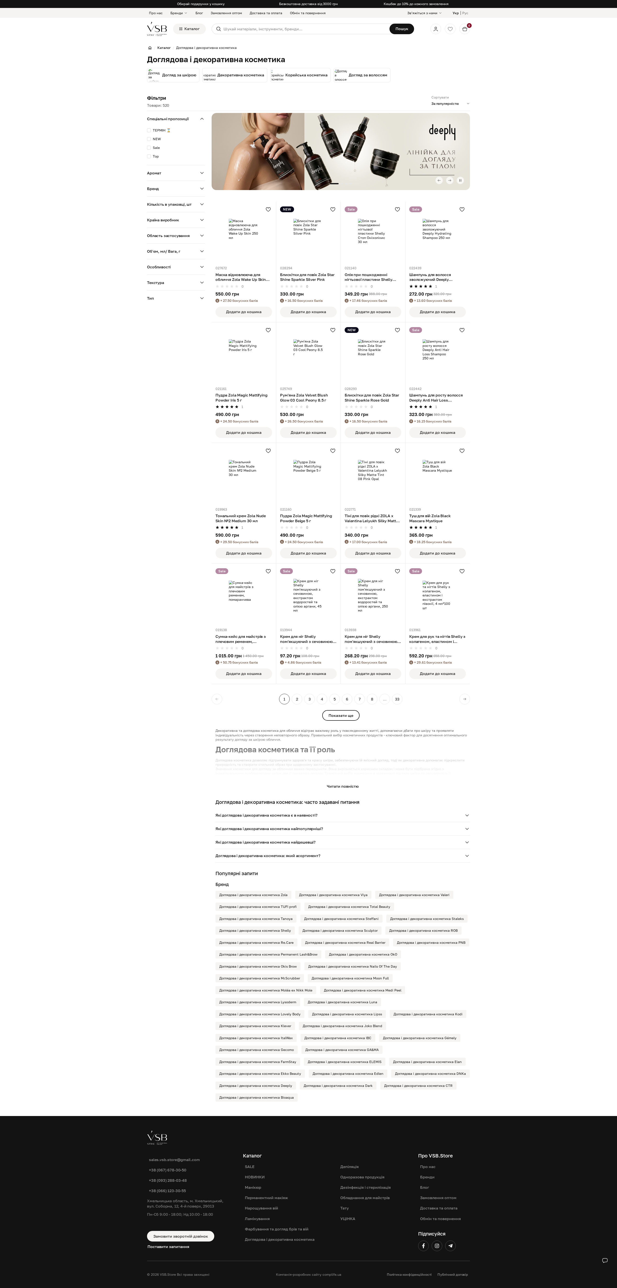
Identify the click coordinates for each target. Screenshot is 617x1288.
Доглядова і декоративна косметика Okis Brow (258, 966)
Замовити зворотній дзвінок (180, 1236)
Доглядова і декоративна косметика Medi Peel (362, 990)
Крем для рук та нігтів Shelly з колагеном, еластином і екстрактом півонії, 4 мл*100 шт (437, 639)
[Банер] (341, 151)
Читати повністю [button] (343, 786)
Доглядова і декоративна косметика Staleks (427, 919)
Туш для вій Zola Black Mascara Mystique (429, 518)
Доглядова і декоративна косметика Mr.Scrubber (259, 978)
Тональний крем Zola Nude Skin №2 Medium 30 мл (240, 518)
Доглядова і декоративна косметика (280, 1239)
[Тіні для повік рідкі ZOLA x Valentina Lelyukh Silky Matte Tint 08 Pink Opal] (373, 475)
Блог (199, 13)
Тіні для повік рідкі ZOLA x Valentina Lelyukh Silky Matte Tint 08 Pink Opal (371, 518)
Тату (344, 1208)
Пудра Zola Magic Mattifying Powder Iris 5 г (241, 398)
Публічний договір (452, 1274)
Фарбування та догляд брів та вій (276, 1229)
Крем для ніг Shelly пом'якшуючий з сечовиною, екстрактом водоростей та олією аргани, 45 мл (307, 639)
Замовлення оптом (226, 13)
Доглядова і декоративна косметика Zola (253, 895)
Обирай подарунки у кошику (201, 4)
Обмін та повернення (308, 13)
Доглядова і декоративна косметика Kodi (428, 1014)
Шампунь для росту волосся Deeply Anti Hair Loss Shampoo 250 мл (436, 398)
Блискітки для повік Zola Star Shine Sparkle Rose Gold (372, 398)
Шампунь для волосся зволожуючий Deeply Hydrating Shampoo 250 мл (434, 277)
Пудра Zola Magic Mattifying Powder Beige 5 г (306, 518)
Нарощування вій (261, 1208)
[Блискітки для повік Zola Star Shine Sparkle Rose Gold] (373, 354)
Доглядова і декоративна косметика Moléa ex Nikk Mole (265, 990)
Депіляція (349, 1166)
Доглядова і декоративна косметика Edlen (348, 1073)
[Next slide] (450, 180)
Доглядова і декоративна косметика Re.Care (256, 942)
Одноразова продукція (362, 1177)
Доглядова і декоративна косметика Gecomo (256, 1050)
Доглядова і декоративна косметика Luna (342, 1002)
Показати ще (341, 715)
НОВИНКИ (255, 1177)
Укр (456, 13)
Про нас (156, 13)
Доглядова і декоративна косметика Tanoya (256, 919)
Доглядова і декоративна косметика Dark (338, 1085)
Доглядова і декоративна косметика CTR (418, 1085)
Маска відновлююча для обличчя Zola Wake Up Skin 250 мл (240, 277)
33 (397, 699)
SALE (250, 1166)
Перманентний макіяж (266, 1197)
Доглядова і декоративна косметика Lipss (347, 1014)
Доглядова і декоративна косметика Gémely (419, 1038)
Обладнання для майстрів (365, 1197)
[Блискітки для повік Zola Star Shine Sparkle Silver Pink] (308, 234)
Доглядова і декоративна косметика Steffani (341, 919)
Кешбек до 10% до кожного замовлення (416, 4)
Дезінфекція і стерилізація (365, 1187)
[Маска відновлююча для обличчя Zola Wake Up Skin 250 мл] (244, 234)
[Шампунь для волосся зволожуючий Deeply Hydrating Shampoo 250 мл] (437, 234)
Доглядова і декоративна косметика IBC (337, 1038)
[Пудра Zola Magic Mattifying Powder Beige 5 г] (308, 475)
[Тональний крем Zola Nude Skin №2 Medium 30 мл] (244, 475)
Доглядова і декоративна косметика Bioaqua (256, 1097)
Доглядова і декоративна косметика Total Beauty (349, 907)
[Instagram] (437, 1246)
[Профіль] (435, 29)
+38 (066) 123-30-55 (167, 1190)
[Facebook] (423, 1246)
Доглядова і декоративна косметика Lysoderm (257, 1002)
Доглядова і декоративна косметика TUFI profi (258, 907)
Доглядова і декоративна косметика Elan (427, 1062)
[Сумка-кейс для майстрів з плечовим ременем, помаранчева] (244, 595)
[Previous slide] (439, 180)
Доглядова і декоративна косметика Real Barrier (345, 942)
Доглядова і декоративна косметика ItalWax (256, 1038)
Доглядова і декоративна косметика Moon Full (350, 978)
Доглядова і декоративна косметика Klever (255, 1026)
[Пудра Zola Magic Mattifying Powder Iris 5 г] (244, 354)
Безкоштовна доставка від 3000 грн (308, 4)
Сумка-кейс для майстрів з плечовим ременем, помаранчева (240, 639)
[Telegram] (450, 1246)
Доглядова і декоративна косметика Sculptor (340, 930)
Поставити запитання (168, 1246)
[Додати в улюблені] (268, 209)
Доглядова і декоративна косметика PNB (431, 942)
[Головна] (150, 48)
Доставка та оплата (266, 13)
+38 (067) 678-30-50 (167, 1170)
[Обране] (450, 29)
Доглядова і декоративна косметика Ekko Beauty (260, 1073)
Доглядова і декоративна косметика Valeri (414, 895)
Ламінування (257, 1218)
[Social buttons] (605, 1260)
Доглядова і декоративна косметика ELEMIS (345, 1062)
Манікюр (253, 1187)
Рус (465, 13)
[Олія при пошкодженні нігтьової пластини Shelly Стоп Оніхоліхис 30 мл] (373, 234)
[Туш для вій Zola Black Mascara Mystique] (437, 475)
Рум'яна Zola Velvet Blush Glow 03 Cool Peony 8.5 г (304, 398)
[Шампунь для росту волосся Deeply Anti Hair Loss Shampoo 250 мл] (437, 354)
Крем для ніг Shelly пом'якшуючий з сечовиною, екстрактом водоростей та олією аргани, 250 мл (371, 639)
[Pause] (460, 180)
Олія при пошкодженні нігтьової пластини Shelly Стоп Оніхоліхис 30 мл (368, 277)
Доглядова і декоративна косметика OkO (363, 954)
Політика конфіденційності (409, 1274)
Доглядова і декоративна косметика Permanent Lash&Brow (268, 954)
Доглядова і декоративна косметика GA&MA (342, 1050)
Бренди (176, 13)
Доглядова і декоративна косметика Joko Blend (342, 1026)
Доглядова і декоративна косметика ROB (423, 930)
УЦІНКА (347, 1218)
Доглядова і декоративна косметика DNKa (430, 1073)
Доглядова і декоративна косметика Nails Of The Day (352, 966)
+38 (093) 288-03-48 (168, 1180)
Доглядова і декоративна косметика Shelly (255, 930)
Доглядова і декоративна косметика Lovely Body (260, 1014)
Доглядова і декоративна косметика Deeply (255, 1085)
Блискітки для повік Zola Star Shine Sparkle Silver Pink (307, 277)
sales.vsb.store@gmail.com (174, 1159)
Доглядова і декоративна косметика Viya (333, 895)
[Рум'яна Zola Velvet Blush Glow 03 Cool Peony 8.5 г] (308, 354)
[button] (342, 815)
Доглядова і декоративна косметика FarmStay (257, 1062)
